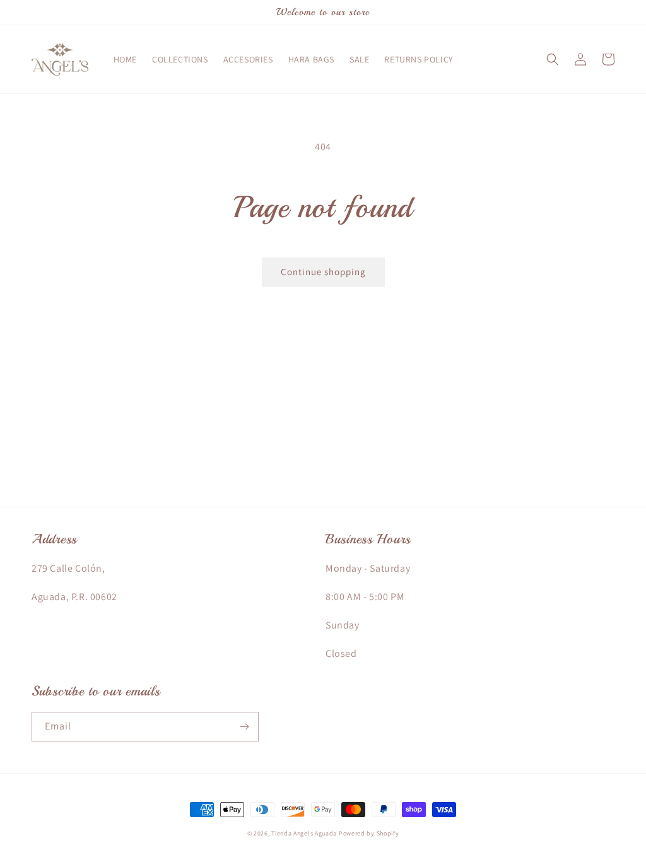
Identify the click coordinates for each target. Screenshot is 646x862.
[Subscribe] (244, 726)
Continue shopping (323, 272)
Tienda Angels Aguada (304, 833)
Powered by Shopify (369, 833)
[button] (553, 59)
